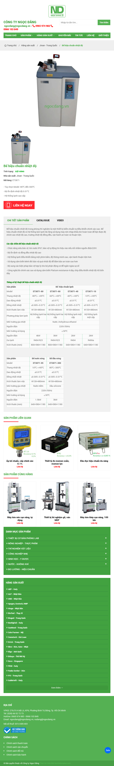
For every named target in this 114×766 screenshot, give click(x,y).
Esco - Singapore (15, 661)
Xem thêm (56, 687)
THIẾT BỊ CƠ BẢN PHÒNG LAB (23, 538)
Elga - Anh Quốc (15, 651)
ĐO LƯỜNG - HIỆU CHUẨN (21, 569)
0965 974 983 (43, 25)
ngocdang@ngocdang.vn (17, 25)
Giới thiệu (104, 35)
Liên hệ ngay (22, 205)
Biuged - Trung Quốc (17, 618)
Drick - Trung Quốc (16, 642)
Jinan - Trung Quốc (25, 175)
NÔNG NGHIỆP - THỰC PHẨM (23, 543)
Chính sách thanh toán (17, 743)
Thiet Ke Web (45, 763)
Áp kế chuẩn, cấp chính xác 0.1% (19, 462)
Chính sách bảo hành (16, 754)
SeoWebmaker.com (62, 763)
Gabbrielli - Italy (15, 680)
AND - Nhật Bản (15, 598)
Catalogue (43, 220)
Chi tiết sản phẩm (18, 220)
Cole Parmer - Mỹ (15, 632)
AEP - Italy (13, 589)
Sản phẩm (26, 35)
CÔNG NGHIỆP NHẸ (18, 554)
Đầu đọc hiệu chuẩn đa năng (94, 460)
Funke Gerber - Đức (16, 670)
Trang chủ (10, 35)
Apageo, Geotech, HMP (18, 603)
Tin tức (79, 35)
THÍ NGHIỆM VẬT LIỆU (19, 548)
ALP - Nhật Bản (14, 594)
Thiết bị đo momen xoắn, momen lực (57, 462)
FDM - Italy (13, 666)
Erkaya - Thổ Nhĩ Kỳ (16, 656)
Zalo (108, 750)
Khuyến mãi (64, 35)
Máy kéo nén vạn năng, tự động (20, 519)
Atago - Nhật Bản (15, 608)
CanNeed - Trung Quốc (17, 627)
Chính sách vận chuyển (17, 747)
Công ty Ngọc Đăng (20, 22)
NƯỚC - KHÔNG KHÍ (18, 564)
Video (60, 220)
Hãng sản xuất (45, 35)
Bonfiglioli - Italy (15, 622)
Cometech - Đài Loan (17, 637)
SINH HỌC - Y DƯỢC (18, 559)
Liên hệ (90, 35)
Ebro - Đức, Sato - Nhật (18, 646)
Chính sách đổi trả (15, 750)
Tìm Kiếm (104, 22)
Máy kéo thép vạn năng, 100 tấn (94, 519)
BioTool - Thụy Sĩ (15, 613)
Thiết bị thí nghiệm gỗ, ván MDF (57, 519)
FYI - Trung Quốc (15, 675)
